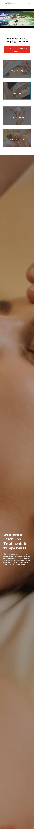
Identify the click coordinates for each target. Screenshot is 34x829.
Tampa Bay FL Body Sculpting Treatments (17, 40)
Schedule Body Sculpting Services (17, 49)
